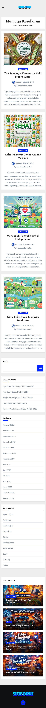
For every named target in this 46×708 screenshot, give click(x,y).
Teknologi (6, 560)
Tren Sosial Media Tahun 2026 (15, 403)
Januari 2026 (8, 431)
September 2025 (9, 453)
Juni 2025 (7, 470)
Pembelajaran (8, 543)
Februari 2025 (8, 493)
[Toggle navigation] (2, 7)
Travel (5, 565)
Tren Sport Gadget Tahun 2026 (15, 392)
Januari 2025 (8, 498)
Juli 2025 (6, 465)
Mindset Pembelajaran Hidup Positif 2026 (20, 409)
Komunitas (7, 531)
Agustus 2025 (8, 459)
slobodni (19, 82)
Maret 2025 (7, 487)
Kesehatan (23, 69)
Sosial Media (8, 548)
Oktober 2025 (8, 448)
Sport (5, 554)
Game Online (8, 515)
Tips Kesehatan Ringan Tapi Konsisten (18, 386)
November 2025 (9, 442)
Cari (5, 361)
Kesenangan (8, 526)
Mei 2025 (6, 476)
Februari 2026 (8, 425)
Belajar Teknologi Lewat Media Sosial (18, 398)
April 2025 (7, 481)
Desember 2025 (9, 436)
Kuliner (5, 537)
